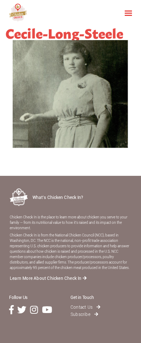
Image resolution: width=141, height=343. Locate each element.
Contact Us (82, 307)
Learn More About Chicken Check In (46, 278)
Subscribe (80, 314)
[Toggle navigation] (128, 12)
